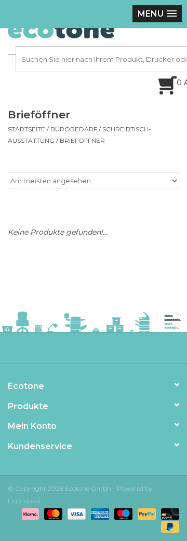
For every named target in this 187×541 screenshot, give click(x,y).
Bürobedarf (73, 129)
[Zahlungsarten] (29, 514)
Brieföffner (82, 140)
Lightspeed (24, 501)
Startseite (26, 129)
